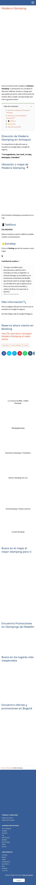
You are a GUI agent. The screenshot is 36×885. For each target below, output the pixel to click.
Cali (3, 835)
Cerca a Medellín (16, 345)
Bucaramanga (6, 842)
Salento (4, 846)
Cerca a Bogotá (6, 828)
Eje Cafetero (5, 864)
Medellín (4, 840)
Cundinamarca (6, 861)
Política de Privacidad (8, 820)
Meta (3, 866)
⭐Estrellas (12, 124)
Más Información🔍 (14, 127)
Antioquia (5, 345)
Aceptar (19, 880)
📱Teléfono (12, 121)
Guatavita (4, 833)
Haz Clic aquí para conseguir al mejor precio (17, 336)
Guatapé (4, 831)
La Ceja (26, 345)
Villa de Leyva (6, 837)
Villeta (3, 844)
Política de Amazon (7, 818)
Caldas (4, 859)
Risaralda (4, 868)
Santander (5, 871)
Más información (28, 875)
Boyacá (4, 857)
